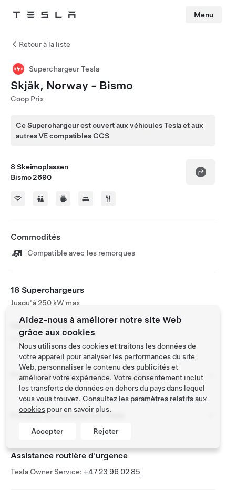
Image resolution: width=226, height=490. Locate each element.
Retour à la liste (44, 44)
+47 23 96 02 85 (112, 471)
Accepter (47, 431)
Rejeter (106, 431)
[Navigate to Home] (44, 14)
